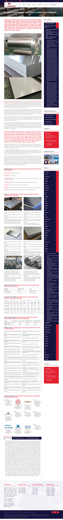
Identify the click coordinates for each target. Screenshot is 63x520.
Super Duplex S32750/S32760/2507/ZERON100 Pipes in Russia (52, 318)
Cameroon (47, 187)
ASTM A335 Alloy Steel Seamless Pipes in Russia (52, 272)
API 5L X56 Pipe (35, 489)
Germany (46, 205)
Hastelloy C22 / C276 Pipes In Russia (52, 298)
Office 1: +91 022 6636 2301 (9, 502)
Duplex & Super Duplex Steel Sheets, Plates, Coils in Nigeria (52, 83)
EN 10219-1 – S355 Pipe (50, 492)
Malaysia (46, 226)
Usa (45, 352)
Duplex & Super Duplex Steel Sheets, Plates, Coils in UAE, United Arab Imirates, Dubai (52, 41)
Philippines (47, 242)
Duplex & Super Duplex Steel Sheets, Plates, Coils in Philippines (52, 67)
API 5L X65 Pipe (35, 491)
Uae (45, 348)
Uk (45, 350)
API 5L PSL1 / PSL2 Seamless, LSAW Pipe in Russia (52, 259)
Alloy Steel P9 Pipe (22, 489)
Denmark (46, 196)
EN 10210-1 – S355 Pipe (50, 487)
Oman (46, 237)
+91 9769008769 (24, 1)
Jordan (46, 217)
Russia (46, 251)
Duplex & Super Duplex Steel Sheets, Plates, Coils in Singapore (52, 70)
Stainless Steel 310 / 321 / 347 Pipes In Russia (53, 310)
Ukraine (46, 345)
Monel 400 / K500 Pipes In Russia (52, 300)
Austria (46, 174)
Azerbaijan (47, 176)
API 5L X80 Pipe (35, 494)
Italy (46, 214)
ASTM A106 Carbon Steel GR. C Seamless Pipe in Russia (52, 264)
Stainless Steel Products (50, 23)
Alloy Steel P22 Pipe (22, 491)
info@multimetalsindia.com (51, 140)
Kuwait (46, 221)
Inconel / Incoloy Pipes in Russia (52, 299)
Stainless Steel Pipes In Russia (52, 316)
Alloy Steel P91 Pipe (22, 492)
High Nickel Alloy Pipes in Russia (52, 295)
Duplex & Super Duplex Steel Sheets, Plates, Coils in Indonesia (52, 72)
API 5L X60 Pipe (35, 490)
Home (20, 4)
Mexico (46, 228)
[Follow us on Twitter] (53, 512)
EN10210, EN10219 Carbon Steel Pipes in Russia (53, 294)
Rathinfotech (32, 512)
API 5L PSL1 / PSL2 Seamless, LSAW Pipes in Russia (52, 261)
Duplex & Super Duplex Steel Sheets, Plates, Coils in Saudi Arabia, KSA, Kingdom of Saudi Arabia (52, 46)
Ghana (46, 208)
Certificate (40, 4)
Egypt (46, 199)
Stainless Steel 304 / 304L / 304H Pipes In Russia (52, 305)
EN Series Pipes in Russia (51, 292)
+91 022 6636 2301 (49, 143)
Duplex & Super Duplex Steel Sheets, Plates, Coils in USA (52, 89)
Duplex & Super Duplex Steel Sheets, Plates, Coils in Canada (52, 91)
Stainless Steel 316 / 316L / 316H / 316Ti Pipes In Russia (52, 313)
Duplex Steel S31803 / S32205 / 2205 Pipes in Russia (52, 290)
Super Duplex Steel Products (50, 119)
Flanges (47, 323)
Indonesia (47, 212)
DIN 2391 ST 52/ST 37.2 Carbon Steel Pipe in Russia (52, 285)
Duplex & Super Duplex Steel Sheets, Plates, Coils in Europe (52, 96)
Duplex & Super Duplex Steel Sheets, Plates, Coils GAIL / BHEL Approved (52, 105)
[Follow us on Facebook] (55, 512)
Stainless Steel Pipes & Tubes (51, 253)
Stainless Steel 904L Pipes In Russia (53, 314)
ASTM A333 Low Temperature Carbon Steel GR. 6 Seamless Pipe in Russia (52, 269)
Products (29, 4)
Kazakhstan (47, 219)
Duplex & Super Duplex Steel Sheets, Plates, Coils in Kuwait (52, 52)
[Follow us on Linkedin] (58, 512)
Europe (46, 201)
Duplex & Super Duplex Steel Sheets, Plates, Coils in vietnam (52, 62)
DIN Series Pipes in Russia (51, 283)
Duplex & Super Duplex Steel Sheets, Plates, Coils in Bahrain (52, 60)
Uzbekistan (47, 354)
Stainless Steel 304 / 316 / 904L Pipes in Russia (52, 308)
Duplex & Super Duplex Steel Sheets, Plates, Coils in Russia (52, 86)
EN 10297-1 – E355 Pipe (51, 489)
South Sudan (47, 332)
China (46, 194)
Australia (47, 171)
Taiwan (46, 336)
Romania (46, 248)
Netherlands (47, 230)
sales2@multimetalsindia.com (12, 1)
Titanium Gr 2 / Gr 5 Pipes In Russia (53, 321)
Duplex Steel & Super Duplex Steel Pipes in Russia (52, 288)
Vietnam (46, 359)
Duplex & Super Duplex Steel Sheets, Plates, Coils (51, 38)
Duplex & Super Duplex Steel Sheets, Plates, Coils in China (52, 99)
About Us (24, 4)
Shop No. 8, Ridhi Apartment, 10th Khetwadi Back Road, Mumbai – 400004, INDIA (9, 500)
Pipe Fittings (48, 322)
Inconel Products (48, 121)
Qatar (46, 246)
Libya (46, 223)
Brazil (46, 183)
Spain (46, 334)
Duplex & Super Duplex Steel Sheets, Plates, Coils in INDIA (52, 77)
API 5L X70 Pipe (35, 492)
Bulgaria (46, 185)
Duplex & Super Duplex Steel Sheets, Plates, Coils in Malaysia (52, 75)
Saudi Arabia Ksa (48, 325)
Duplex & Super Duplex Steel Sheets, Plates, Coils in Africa (52, 94)
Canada (46, 190)
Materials (34, 4)
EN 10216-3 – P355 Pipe (51, 490)
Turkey (46, 343)
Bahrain (46, 178)
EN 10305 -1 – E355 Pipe (51, 491)
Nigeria (46, 232)
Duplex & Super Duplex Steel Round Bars (52, 35)
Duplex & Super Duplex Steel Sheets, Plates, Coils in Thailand (52, 65)
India (46, 210)
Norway (46, 235)
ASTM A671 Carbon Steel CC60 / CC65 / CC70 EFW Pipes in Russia (52, 275)
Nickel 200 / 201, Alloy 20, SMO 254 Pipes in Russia (52, 303)
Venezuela (47, 357)
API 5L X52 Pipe (35, 487)
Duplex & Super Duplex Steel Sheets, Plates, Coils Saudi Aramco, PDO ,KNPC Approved (53, 102)
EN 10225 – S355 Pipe (50, 494)
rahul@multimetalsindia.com (52, 141)
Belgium (46, 180)
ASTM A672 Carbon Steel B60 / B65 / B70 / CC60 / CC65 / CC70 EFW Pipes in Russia (53, 278)
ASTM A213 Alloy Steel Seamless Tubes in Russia (52, 266)
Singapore (47, 327)
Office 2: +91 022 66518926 (9, 504)
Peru (46, 239)
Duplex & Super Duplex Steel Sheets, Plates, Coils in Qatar (52, 50)
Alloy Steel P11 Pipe (22, 490)
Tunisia (46, 341)
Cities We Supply (8, 506)
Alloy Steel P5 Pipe (22, 487)
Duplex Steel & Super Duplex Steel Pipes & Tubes (52, 30)
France (46, 203)
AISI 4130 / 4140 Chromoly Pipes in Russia (52, 256)
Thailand (46, 339)
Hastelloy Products (49, 124)
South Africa (47, 330)
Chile (46, 192)
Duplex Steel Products (49, 117)
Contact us (45, 4)
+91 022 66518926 (49, 145)
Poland (46, 244)
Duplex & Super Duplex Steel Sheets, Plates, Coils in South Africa (52, 80)
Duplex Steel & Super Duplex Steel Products (51, 26)
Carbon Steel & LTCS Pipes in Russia (52, 281)
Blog (50, 4)
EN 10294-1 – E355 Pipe (51, 495)
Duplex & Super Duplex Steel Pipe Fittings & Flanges (52, 33)
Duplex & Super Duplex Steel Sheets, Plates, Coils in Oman (52, 55)
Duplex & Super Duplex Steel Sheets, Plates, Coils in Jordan (52, 57)
